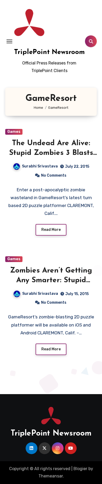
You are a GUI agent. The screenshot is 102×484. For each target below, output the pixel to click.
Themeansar (50, 476)
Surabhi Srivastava (40, 166)
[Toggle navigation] (9, 41)
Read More (51, 229)
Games (13, 131)
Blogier (80, 468)
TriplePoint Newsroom (49, 52)
